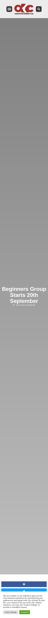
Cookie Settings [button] (11, 612)
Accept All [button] (24, 612)
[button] (9, 9)
